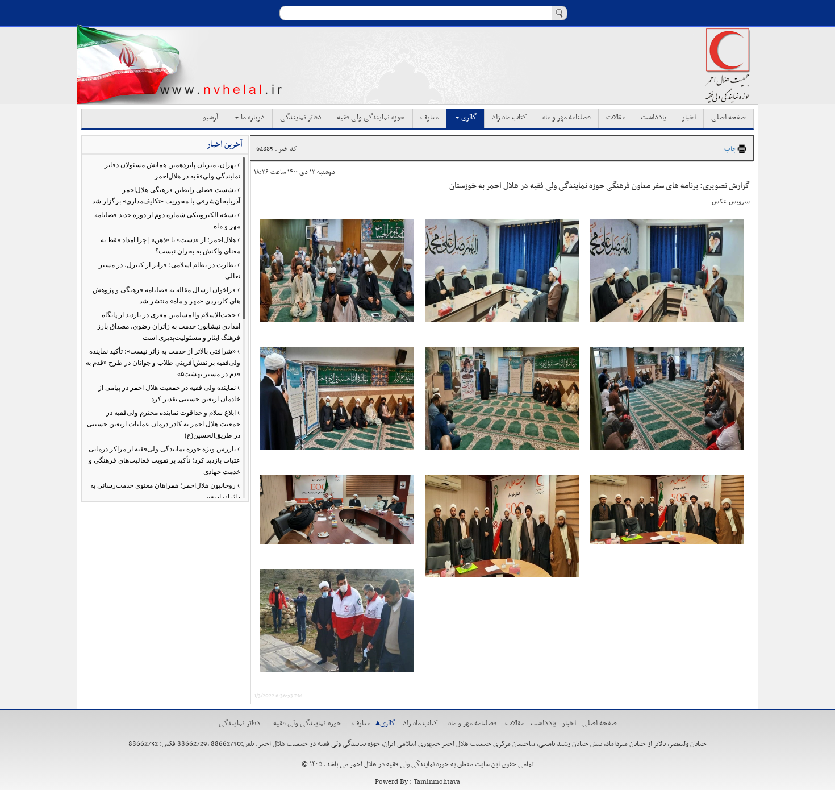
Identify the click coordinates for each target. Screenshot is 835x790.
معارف (429, 117)
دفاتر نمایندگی (301, 117)
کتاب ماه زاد (509, 117)
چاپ (730, 149)
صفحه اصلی (728, 117)
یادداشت (653, 117)
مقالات (615, 117)
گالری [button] (468, 117)
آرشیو (210, 117)
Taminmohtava (437, 782)
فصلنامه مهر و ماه (566, 117)
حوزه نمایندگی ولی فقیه (371, 117)
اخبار (689, 117)
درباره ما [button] (252, 117)
